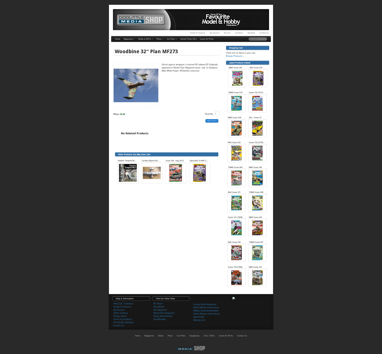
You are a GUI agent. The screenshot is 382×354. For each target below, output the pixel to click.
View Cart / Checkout (123, 303)
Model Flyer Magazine (163, 312)
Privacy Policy (119, 316)
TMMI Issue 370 (235, 92)
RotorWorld (158, 306)
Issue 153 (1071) (256, 92)
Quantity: (209, 113)
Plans (159, 39)
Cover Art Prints (206, 39)
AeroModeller (159, 319)
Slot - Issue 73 (255, 117)
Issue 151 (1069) (235, 217)
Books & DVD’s (144, 39)
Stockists (251, 32)
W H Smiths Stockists (123, 322)
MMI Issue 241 (255, 267)
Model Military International (206, 307)
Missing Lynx (199, 319)
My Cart (227, 32)
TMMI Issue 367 (256, 242)
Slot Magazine (160, 309)
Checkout (239, 32)
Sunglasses (194, 335)
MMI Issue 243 (255, 167)
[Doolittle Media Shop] (191, 19)
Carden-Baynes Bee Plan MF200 (155, 160)
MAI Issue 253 (256, 67)
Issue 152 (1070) (256, 142)
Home (117, 39)
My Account (214, 32)
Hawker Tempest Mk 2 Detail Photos (133, 160)
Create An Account (197, 32)
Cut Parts (171, 39)
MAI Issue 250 (234, 242)
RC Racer (158, 303)
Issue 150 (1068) (235, 267)
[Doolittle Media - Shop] (191, 347)
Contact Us (263, 32)
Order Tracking (120, 312)
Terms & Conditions (122, 319)
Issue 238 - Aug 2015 (175, 160)
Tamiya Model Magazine (204, 304)
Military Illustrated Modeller (206, 310)
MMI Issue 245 (235, 67)
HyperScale (198, 316)
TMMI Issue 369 (235, 167)
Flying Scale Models (162, 316)
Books (161, 335)
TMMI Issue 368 (256, 192)
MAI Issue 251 (234, 192)
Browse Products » (235, 55)
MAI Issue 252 (234, 142)
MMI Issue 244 (234, 117)
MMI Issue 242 (255, 217)
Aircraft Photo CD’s (188, 39)
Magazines (128, 39)
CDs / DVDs (209, 335)
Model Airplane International (206, 313)
